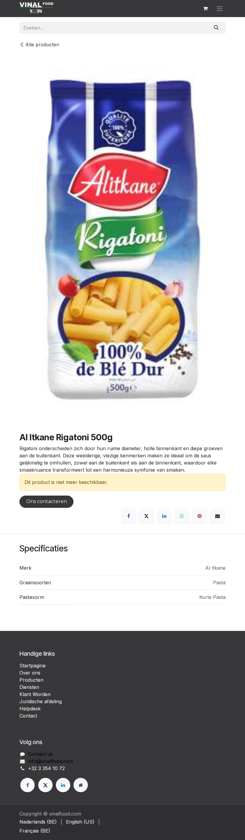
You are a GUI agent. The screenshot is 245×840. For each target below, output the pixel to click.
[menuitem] (38, 821)
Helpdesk (30, 709)
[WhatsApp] (182, 516)
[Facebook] (129, 516)
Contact (28, 716)
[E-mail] (217, 516)
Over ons (29, 673)
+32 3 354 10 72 (46, 768)
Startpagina (32, 666)
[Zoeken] (216, 28)
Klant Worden (34, 694)
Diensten (29, 687)
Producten (31, 680)
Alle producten (42, 44)
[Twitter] (45, 785)
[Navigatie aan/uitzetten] (220, 8)
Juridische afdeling (40, 701)
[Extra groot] (81, 785)
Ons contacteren (46, 501)
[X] (146, 516)
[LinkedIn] (164, 516)
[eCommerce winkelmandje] (205, 8)
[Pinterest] (199, 516)
